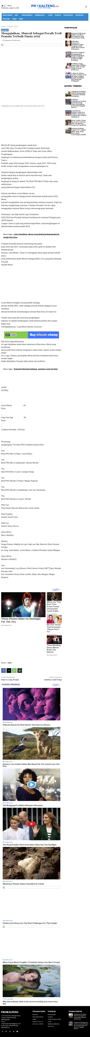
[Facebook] (3, 670)
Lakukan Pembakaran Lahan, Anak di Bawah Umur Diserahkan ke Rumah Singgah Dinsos (78, 103)
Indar (10, 663)
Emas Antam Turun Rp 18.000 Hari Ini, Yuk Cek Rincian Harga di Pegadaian (78, 122)
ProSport (10, 26)
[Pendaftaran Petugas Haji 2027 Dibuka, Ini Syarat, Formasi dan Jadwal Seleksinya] (68, 113)
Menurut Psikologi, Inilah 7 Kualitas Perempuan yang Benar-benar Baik (78, 35)
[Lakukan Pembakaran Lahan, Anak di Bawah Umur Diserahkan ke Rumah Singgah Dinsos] (68, 102)
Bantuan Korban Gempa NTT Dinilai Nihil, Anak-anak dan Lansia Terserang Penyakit (78, 132)
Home (3, 26)
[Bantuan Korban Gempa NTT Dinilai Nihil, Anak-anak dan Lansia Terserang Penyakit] (68, 130)
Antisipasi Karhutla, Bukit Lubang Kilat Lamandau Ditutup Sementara (78, 94)
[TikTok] (10, 1031)
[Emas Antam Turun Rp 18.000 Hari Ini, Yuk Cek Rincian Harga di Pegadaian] (68, 122)
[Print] (19, 670)
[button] (86, 6)
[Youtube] (17, 1031)
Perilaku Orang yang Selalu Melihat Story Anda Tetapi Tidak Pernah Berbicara (78, 67)
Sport (16, 26)
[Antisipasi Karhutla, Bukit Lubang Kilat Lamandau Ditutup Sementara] (68, 94)
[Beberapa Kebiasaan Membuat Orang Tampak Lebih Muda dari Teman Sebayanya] (68, 43)
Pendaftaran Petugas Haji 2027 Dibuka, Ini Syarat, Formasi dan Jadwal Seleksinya (78, 114)
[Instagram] (6, 1031)
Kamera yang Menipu (10, 680)
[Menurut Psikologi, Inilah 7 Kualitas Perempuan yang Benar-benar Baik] (68, 35)
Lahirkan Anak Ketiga (53, 680)
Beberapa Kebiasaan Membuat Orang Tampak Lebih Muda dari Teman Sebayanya (77, 45)
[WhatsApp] (14, 670)
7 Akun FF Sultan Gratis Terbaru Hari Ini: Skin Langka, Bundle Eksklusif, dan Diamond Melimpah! (78, 77)
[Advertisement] (31, 125)
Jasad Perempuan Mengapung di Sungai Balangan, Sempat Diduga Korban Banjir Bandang (77, 56)
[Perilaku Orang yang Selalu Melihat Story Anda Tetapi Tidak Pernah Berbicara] (68, 66)
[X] (9, 670)
